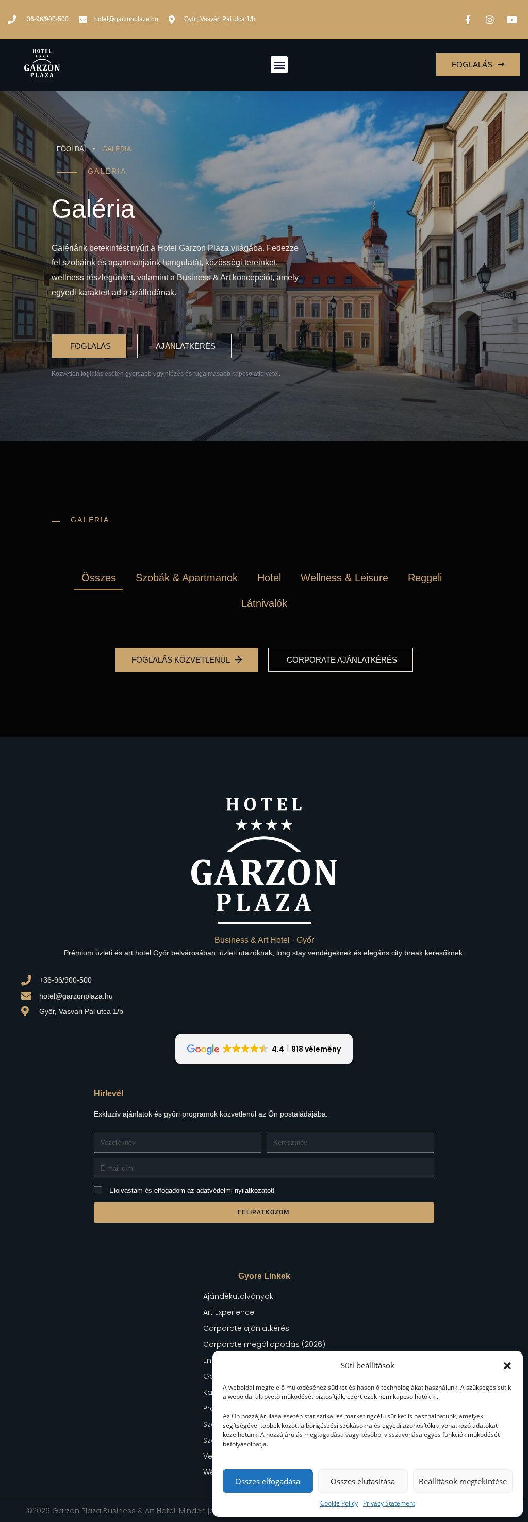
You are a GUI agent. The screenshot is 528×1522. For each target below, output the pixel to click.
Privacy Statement (389, 1503)
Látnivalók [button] (264, 603)
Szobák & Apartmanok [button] (187, 577)
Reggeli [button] (425, 577)
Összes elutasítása (363, 1481)
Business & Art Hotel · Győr (264, 940)
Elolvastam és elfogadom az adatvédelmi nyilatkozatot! (192, 1190)
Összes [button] (98, 577)
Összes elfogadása (267, 1481)
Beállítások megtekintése (463, 1481)
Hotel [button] (269, 577)
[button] (507, 1366)
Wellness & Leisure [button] (344, 577)
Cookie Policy (339, 1503)
